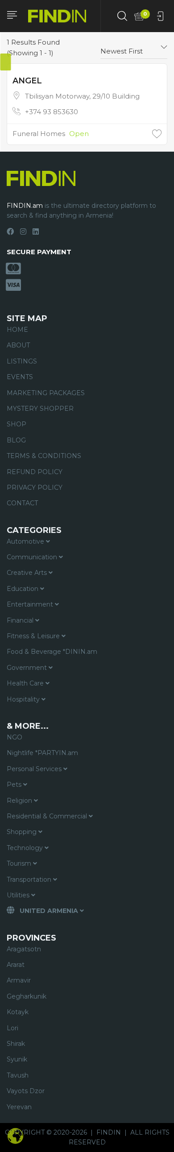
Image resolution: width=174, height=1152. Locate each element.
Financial (21, 620)
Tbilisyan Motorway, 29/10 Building (82, 96)
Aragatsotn (24, 949)
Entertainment (31, 604)
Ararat (16, 965)
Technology (26, 848)
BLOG (16, 440)
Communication (33, 557)
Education (23, 589)
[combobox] (133, 48)
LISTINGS (22, 361)
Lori (12, 1028)
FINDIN (108, 1132)
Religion (20, 801)
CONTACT (22, 503)
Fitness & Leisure (34, 636)
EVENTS (20, 377)
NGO (14, 737)
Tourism (20, 863)
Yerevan (19, 1107)
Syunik (17, 1059)
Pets (15, 784)
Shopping (22, 832)
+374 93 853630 (51, 111)
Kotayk (18, 1012)
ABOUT (18, 345)
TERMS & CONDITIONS (44, 456)
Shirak (16, 1044)
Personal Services (35, 769)
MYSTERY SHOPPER (40, 409)
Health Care (26, 683)
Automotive (26, 541)
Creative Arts (28, 573)
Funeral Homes (38, 133)
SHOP (16, 424)
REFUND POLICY (34, 472)
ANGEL (27, 81)
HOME (17, 330)
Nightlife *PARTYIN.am (42, 753)
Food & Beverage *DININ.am (52, 652)
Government (28, 668)
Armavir (19, 980)
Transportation (30, 879)
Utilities (19, 895)
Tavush (18, 1075)
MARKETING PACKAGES (46, 393)
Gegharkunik (26, 996)
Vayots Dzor (26, 1091)
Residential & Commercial (48, 816)
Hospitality (24, 699)
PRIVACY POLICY (34, 487)
